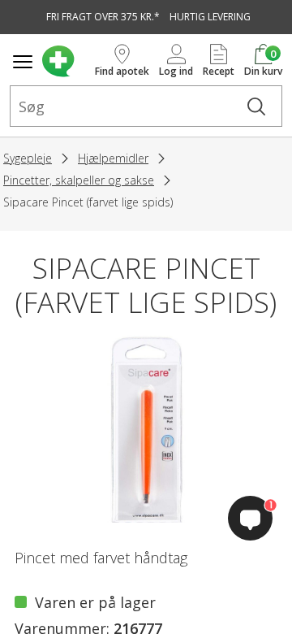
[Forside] (65, 61)
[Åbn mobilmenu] (23, 62)
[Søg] (256, 106)
